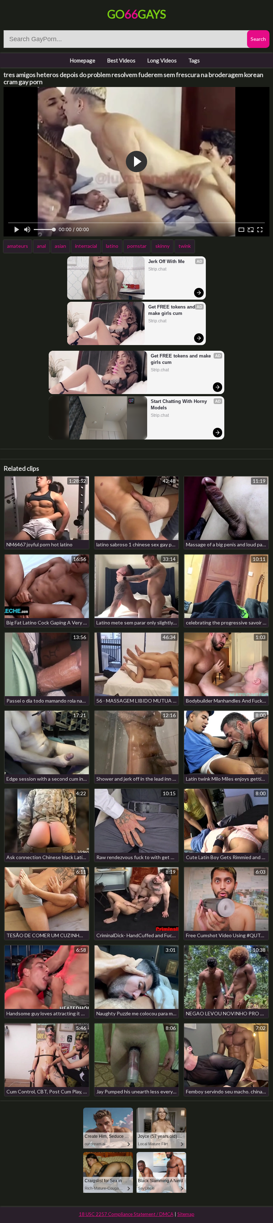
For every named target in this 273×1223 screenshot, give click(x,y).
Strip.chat (157, 269)
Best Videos (121, 60)
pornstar (136, 246)
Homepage (82, 60)
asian (60, 246)
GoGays (136, 14)
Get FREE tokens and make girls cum (172, 310)
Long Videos (162, 60)
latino (112, 246)
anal (41, 246)
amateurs (17, 246)
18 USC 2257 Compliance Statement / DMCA (126, 1214)
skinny (162, 246)
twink (184, 246)
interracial (86, 246)
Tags (194, 60)
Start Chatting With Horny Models (179, 404)
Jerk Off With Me (166, 261)
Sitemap (185, 1214)
